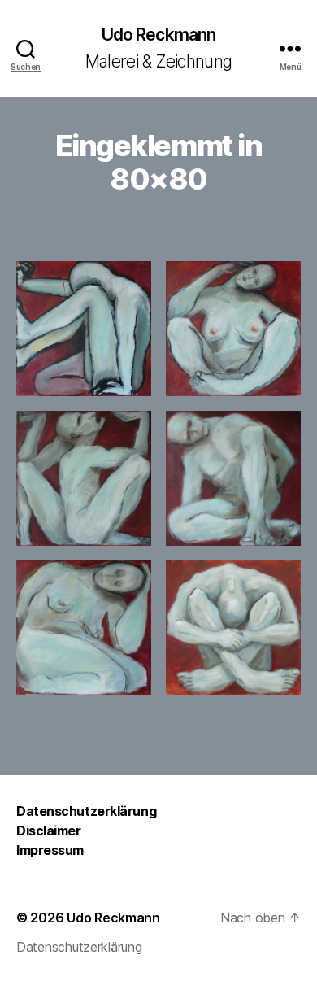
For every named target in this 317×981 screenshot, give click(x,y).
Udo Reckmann (159, 34)
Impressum (50, 850)
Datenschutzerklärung (86, 811)
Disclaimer (48, 830)
